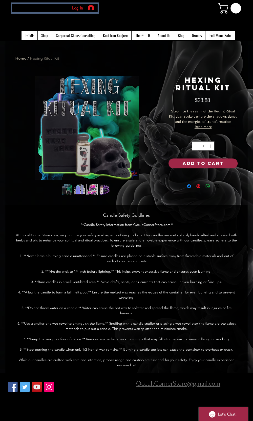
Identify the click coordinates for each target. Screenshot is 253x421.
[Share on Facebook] (189, 186)
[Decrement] (195, 146)
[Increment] (211, 146)
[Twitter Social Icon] (25, 387)
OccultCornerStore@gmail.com (178, 383)
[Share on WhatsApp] (208, 186)
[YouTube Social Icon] (37, 387)
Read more (203, 127)
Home (20, 58)
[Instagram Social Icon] (49, 387)
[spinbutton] (203, 146)
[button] (231, 8)
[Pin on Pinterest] (198, 186)
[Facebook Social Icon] (13, 387)
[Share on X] (217, 186)
